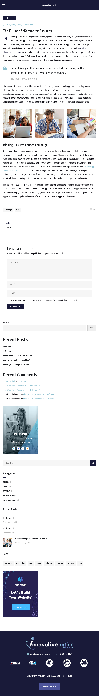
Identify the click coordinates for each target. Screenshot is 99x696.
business (8, 563)
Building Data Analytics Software (16, 365)
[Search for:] (49, 463)
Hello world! (8, 346)
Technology (9, 18)
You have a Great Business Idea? (16, 360)
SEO (30, 563)
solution (48, 563)
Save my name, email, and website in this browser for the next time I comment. (43, 300)
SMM (39, 563)
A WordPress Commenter (15, 385)
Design (6, 482)
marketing (20, 563)
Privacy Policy (49, 686)
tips (17, 210)
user (18, 25)
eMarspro (22, 381)
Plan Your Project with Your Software (18, 355)
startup (60, 563)
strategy (8, 210)
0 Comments (28, 25)
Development (8, 487)
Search (6, 322)
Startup (6, 491)
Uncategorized (9, 500)
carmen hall (10, 381)
